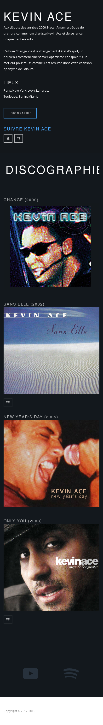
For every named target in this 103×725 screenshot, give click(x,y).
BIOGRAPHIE (21, 113)
